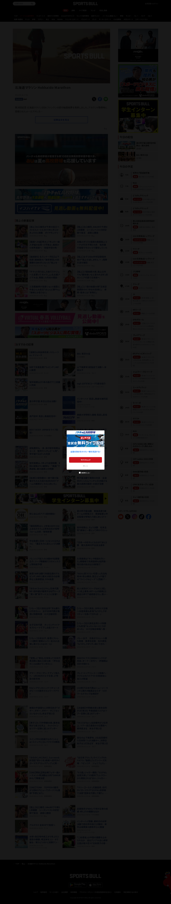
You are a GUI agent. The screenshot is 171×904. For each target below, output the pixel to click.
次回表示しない (85, 473)
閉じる (85, 466)
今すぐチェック (85, 460)
